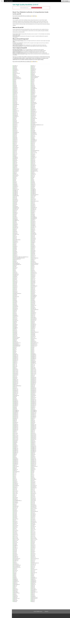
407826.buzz (33, 596)
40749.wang (33, 250)
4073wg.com (16, 176)
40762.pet (33, 376)
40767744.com (34, 436)
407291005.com (16, 70)
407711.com (33, 492)
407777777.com (34, 538)
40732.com (33, 100)
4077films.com (16, 560)
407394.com (33, 164)
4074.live (15, 179)
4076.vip (15, 352)
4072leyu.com (34, 75)
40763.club (33, 385)
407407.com (15, 188)
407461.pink (33, 232)
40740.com (15, 181)
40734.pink (15, 121)
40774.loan (15, 513)
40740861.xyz (16, 190)
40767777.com (16, 438)
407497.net (33, 254)
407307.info (33, 91)
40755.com (33, 304)
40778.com (33, 541)
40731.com (15, 94)
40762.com (15, 376)
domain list (46, 611)
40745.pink (15, 222)
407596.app (33, 334)
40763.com (15, 386)
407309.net (33, 93)
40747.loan (33, 236)
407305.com (15, 90)
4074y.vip (33, 265)
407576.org (15, 319)
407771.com (33, 531)
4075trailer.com (16, 343)
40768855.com (16, 450)
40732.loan (15, 101)
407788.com (33, 546)
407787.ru (15, 546)
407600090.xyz (34, 354)
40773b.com (15, 510)
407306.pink (15, 91)
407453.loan (33, 224)
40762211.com (16, 379)
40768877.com (16, 451)
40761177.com (34, 372)
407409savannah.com (35, 194)
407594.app (15, 333)
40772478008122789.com (18, 500)
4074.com (15, 178)
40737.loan (33, 143)
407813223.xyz (16, 589)
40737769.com (34, 151)
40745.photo (33, 221)
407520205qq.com (34, 285)
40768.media (33, 441)
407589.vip (15, 328)
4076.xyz (33, 352)
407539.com (33, 294)
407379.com (15, 153)
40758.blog (15, 321)
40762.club (33, 375)
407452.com (33, 223)
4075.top (33, 269)
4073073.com (16, 92)
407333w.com (16, 115)
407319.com (15, 100)
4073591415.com (34, 134)
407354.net (33, 131)
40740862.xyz (34, 190)
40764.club (15, 396)
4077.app (33, 471)
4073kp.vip (15, 173)
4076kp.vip (15, 468)
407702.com (15, 482)
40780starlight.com (17, 584)
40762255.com (16, 381)
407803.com (15, 582)
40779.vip (33, 552)
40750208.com (16, 275)
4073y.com (33, 176)
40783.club (15, 599)
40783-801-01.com (34, 597)
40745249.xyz (16, 224)
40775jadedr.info (34, 522)
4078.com (33, 573)
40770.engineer (34, 479)
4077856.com (16, 545)
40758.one (33, 322)
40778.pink (15, 543)
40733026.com (34, 109)
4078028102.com (16, 581)
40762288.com (34, 382)
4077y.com (33, 571)
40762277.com (16, 382)
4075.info (33, 267)
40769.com (33, 453)
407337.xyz (15, 117)
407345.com (15, 124)
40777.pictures (16, 530)
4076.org (33, 350)
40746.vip (33, 231)
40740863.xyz (16, 191)
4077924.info (16, 554)
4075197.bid (33, 282)
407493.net (15, 253)
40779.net (33, 550)
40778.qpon (15, 544)
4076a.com (15, 465)
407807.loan (33, 583)
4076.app (15, 348)
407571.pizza (34, 317)
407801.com (33, 579)
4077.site (15, 474)
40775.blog (15, 517)
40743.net (15, 211)
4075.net (33, 268)
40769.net (33, 455)
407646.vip (15, 407)
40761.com (33, 364)
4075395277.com (16, 296)
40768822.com (34, 448)
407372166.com (16, 147)
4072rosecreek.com (35, 77)
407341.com (33, 121)
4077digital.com (16, 559)
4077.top (33, 474)
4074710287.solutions (17, 239)
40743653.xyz (16, 212)
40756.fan (15, 311)
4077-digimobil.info (17, 471)
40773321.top (16, 507)
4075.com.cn (16, 267)
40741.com (33, 196)
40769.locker (33, 454)
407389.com (33, 158)
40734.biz (15, 119)
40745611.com (34, 226)
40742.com (33, 202)
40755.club (15, 304)
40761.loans (15, 366)
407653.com (15, 409)
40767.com (33, 430)
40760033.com (16, 356)
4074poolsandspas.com (17, 264)
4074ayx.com (34, 255)
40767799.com (16, 439)
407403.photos (16, 186)
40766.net (15, 421)
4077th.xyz (15, 569)
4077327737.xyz (34, 506)
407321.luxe (15, 103)
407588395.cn (16, 327)
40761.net (33, 366)
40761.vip (15, 367)
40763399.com (16, 393)
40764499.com (34, 405)
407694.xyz (15, 457)
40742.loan (15, 203)
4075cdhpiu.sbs (16, 338)
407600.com (33, 353)
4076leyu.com (16, 469)
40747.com (15, 236)
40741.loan (15, 197)
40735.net (33, 129)
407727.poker (34, 500)
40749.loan (15, 249)
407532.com (15, 291)
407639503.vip (34, 395)
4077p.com (33, 566)
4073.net (33, 81)
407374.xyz (33, 148)
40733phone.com (34, 118)
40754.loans (33, 297)
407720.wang (16, 497)
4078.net (15, 574)
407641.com (33, 398)
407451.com (15, 223)
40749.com (33, 248)
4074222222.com (16, 207)
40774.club (15, 512)
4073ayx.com (34, 167)
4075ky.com (33, 340)
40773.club (33, 502)
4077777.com (34, 537)
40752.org (33, 284)
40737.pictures (16, 145)
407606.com (15, 361)
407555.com (15, 307)
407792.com (33, 553)
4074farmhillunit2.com (17, 259)
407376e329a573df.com (35, 150)
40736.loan (15, 136)
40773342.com (34, 507)
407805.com (15, 583)
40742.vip (15, 205)
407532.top (33, 291)
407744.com (15, 516)
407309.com (15, 93)
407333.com (33, 110)
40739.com (33, 159)
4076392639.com (16, 395)
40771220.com (34, 493)
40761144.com (16, 371)
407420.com (33, 205)
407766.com (15, 526)
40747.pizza (33, 237)
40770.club (33, 478)
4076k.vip (33, 467)
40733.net (15, 107)
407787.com (33, 545)
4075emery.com (34, 338)
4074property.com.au (35, 264)
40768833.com (16, 449)
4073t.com (33, 175)
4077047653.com (16, 485)
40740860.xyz (34, 189)
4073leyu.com (34, 174)
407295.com (33, 70)
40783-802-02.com (34, 598)
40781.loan (33, 585)
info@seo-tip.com (39, 611)
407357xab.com (34, 133)
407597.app (15, 335)
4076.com (15, 349)
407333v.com (34, 114)
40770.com (15, 479)
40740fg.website (16, 195)
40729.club (15, 66)
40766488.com (16, 422)
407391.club (15, 162)
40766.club (15, 420)
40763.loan (33, 386)
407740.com (33, 513)
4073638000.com (34, 139)
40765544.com (16, 414)
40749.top (33, 249)
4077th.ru (33, 568)
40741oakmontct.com (35, 201)
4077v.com (15, 571)
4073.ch (15, 80)
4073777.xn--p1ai (34, 152)
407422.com (33, 206)
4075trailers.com (34, 343)
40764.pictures (34, 397)
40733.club (15, 105)
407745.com (33, 516)
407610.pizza (34, 368)
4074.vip (15, 180)
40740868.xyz (34, 193)
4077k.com (33, 560)
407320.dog (15, 102)
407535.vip (33, 293)
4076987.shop (34, 458)
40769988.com (16, 464)
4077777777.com (16, 539)
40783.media (15, 600)
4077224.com (34, 498)
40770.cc (15, 478)
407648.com (33, 407)
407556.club (33, 307)
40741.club (15, 196)
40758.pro (15, 323)
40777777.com (16, 538)
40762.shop (15, 378)
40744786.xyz (16, 219)
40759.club (33, 328)
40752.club (15, 283)
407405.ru (33, 187)
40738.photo (33, 154)
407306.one (33, 90)
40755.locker (15, 305)
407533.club (15, 292)
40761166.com (16, 372)
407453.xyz (15, 225)
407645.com (15, 406)
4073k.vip (33, 172)
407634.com (33, 393)
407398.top (15, 166)
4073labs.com (16, 174)
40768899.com (16, 452)
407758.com (15, 522)
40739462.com (34, 165)
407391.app (33, 161)
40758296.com (34, 324)
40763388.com (34, 392)
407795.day (33, 555)
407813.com (15, 588)
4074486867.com (16, 220)
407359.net (15, 134)
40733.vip (15, 109)
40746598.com (34, 233)
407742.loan (33, 515)
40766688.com (34, 428)
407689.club (33, 452)
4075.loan (15, 268)
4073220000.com (16, 104)
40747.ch (15, 235)
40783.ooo (33, 600)
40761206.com (16, 375)
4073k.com (15, 172)
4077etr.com (33, 559)
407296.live (15, 71)
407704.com (33, 484)
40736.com (33, 135)
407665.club (33, 422)
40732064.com (34, 102)
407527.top (15, 288)
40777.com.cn (34, 529)
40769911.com (34, 459)
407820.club (15, 595)
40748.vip (15, 245)
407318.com (33, 99)
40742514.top (16, 209)
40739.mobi (33, 160)
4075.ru (15, 269)
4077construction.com (35, 558)
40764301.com (34, 399)
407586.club (15, 325)
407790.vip (15, 553)
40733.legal (33, 106)
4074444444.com (34, 217)
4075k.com (15, 339)
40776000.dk (33, 524)
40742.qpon (33, 204)
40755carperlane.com (35, 309)
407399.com (33, 166)
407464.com (15, 233)
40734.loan (33, 120)
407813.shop (34, 588)
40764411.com (34, 400)
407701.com (33, 481)
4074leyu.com (16, 262)
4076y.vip (33, 470)
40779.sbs (15, 552)
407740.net (15, 514)
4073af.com (15, 167)
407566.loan (33, 313)
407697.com (33, 457)
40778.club (15, 541)
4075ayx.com (34, 336)
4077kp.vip (33, 561)
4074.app (33, 177)
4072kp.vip (33, 74)
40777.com (15, 529)
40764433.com (34, 401)
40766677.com (16, 428)
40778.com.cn (16, 542)
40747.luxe (15, 237)
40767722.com (34, 435)
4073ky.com (33, 173)
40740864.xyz (34, 191)
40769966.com (16, 463)
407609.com (15, 363)
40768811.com (16, 448)
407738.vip (15, 509)
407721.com (33, 497)
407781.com (33, 544)
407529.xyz (15, 289)
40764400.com (16, 400)
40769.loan (15, 454)
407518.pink (33, 281)
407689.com (15, 453)
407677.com (15, 434)
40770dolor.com (34, 487)
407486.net (15, 247)
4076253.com (34, 383)
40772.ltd (15, 496)
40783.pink (15, 601)
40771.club (15, 488)
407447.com (15, 218)
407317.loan (15, 99)
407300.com (15, 88)
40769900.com (16, 459)
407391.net (15, 163)
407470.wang (34, 238)
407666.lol (33, 423)
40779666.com (16, 556)
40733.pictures (16, 108)
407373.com (33, 147)
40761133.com (34, 370)
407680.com (33, 442)
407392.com (15, 164)
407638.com (33, 394)
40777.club (33, 528)
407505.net (33, 277)
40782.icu (15, 594)
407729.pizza (16, 501)
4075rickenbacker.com (17, 342)
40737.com (15, 143)
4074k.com (15, 260)
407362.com (15, 139)
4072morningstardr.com (35, 76)
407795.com (15, 555)
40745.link (15, 221)
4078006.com (16, 579)
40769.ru (15, 456)
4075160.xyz (15, 281)
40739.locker (15, 160)
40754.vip (33, 299)
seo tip (18, 614)
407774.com (33, 532)
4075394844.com (34, 295)
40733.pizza (33, 108)
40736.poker (15, 137)
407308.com (33, 92)
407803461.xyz (34, 582)
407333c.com (16, 114)
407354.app (33, 130)
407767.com (15, 527)
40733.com (33, 105)
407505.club (33, 276)
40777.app (33, 527)
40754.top (15, 299)
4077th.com (15, 568)
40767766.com (34, 437)
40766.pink (33, 421)
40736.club (15, 135)
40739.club (15, 159)
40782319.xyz (16, 596)
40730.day (15, 86)
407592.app (15, 332)
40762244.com (34, 380)
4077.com (15, 472)
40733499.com (34, 115)
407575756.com (34, 318)
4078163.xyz (33, 590)
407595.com (15, 334)
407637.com (15, 394)
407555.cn (33, 306)
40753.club (33, 289)
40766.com (33, 420)
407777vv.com (16, 540)
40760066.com (34, 357)
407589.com (33, 327)
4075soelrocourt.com (35, 342)
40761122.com (16, 370)
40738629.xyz (16, 158)
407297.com (33, 71)
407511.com (15, 280)
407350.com (15, 130)
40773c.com (33, 510)
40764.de (15, 397)
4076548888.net (16, 411)
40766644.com (16, 426)
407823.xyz (33, 595)
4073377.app (33, 117)
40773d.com (15, 511)
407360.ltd (33, 138)
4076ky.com (33, 468)
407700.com (15, 481)
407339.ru (15, 118)
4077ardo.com (16, 557)
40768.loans (15, 441)
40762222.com (34, 379)
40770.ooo (15, 480)
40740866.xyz (34, 192)
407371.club (15, 146)
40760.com (15, 353)
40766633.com (34, 425)
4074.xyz (33, 180)
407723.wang (34, 499)
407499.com (15, 255)
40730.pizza (15, 87)
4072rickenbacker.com (17, 77)
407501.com (33, 274)
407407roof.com (16, 189)
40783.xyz (33, 601)
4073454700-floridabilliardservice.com (37, 124)
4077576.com (34, 521)
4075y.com (15, 347)
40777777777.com (34, 539)
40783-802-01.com (16, 598)
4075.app (15, 266)
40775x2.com (16, 523)
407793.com (33, 554)
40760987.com (34, 363)
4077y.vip (15, 572)
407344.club (33, 123)
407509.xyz (15, 279)
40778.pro (33, 543)
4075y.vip (33, 347)
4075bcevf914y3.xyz (17, 337)
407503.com (33, 275)
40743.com (33, 210)
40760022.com (34, 355)
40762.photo (15, 377)
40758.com (15, 322)
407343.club (15, 123)
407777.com (15, 536)
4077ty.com (33, 570)
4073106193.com (34, 95)
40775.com (33, 517)
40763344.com (34, 390)
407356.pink (15, 133)
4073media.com (16, 175)
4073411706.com (16, 122)
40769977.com (34, 463)
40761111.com (34, 369)
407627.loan (33, 384)
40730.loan (33, 86)
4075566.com (34, 308)
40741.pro (33, 197)
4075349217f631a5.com (17, 293)
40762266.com (34, 381)
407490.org (33, 252)
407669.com (15, 430)
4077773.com (16, 537)
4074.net (33, 179)
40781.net (15, 586)
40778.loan (33, 542)
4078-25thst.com (34, 572)
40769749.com (16, 458)
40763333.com (16, 390)
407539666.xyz (34, 296)
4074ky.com (33, 261)
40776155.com (16, 525)
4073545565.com (16, 132)
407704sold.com (34, 485)
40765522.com (16, 413)
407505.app (15, 276)
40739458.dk (15, 165)
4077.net (15, 473)
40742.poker (15, 204)
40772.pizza (33, 496)
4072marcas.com (16, 76)
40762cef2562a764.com (17, 385)
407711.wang (16, 493)
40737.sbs (33, 145)
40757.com (15, 317)
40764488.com (16, 405)
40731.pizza (15, 95)
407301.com (15, 89)
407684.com (33, 443)
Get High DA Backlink (9, 1)
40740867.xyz (16, 193)
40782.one (33, 594)
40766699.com (16, 429)
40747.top (15, 238)
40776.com (33, 523)
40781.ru (15, 587)
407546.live (15, 303)
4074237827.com (34, 207)
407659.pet (15, 419)
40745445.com (16, 226)
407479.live (33, 240)
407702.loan (33, 482)
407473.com (15, 240)
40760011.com (16, 355)
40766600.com (16, 424)
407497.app (33, 253)
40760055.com (16, 357)
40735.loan (15, 129)
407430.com (33, 211)
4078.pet (33, 574)
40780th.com (34, 584)
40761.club (15, 364)
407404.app (33, 186)
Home (2, 1)
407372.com (33, 146)
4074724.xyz (33, 239)
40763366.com (34, 391)
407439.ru (33, 212)
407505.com (15, 277)
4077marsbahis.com (17, 566)
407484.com (15, 246)
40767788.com (34, 438)
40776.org (15, 524)
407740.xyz (15, 515)
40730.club (15, 85)
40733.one (33, 107)
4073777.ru (15, 152)
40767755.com (16, 437)
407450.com (33, 222)
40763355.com (16, 391)
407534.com (33, 292)
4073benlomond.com (35, 168)
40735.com (33, 128)
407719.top (33, 494)
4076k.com (15, 467)
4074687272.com (16, 234)
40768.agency (16, 440)
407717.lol (15, 494)
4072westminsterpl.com (17, 78)
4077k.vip (15, 561)
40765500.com (16, 412)
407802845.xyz (34, 581)
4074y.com (15, 265)
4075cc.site (33, 337)
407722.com (15, 498)
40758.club (33, 321)
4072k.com (33, 73)
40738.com (15, 154)
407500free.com (16, 274)
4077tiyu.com (16, 570)
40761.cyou (15, 365)
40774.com (33, 512)
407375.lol (33, 149)
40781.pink (33, 586)
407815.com (15, 590)
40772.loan (33, 495)
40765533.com (34, 413)
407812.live (33, 587)
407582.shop (16, 324)
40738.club (33, 153)
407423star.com (16, 208)
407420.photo (16, 206)
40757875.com (34, 320)
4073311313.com (16, 110)
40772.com (15, 495)
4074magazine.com (17, 263)
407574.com (15, 318)
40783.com (33, 599)
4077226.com (16, 499)
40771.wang (15, 492)
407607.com (15, 362)
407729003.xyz (16, 502)
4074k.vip (33, 260)
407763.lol (33, 525)
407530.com (33, 290)
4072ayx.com (34, 72)
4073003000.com (34, 88)
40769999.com (34, 464)
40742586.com (34, 209)
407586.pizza (34, 325)
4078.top (15, 575)
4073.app (33, 79)
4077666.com (34, 526)
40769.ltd (15, 455)
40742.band (15, 202)
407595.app (33, 333)
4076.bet (33, 348)
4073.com (33, 80)
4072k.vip (15, 74)
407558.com (15, 309)
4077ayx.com (34, 557)
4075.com (33, 266)
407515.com (33, 280)
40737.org (33, 144)
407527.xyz (33, 288)
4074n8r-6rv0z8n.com (35, 263)
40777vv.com (34, 540)
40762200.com (34, 378)
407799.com (33, 556)
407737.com (15, 508)
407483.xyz (33, 245)
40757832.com (16, 320)
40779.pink (15, 551)
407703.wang (16, 484)
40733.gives (15, 106)
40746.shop (15, 231)
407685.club (15, 444)
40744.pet (15, 216)
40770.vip (33, 480)
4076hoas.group (16, 466)
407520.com (15, 285)
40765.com (33, 408)
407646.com (33, 406)
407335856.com (16, 116)
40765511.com (34, 412)
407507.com (33, 278)
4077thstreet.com (34, 569)
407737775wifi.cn (34, 508)
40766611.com (34, 424)
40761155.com (34, 371)
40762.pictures (34, 377)
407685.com (33, 444)
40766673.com (34, 427)
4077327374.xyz (16, 506)
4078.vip (33, 575)
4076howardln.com (34, 466)
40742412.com (34, 208)
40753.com (15, 290)
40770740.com (34, 486)
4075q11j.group (34, 341)
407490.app (15, 251)
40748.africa (33, 241)
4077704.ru (15, 531)
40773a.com (33, 509)
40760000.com (16, 354)
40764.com (33, 396)
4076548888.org (34, 411)
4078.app (15, 573)
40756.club (15, 310)
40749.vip (15, 250)
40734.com (15, 120)
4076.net (15, 350)
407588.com (33, 326)
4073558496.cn (34, 132)
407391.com (33, 162)
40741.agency (34, 195)
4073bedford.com (16, 168)
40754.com (15, 297)
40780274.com (34, 580)
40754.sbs (33, 298)
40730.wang (33, 87)
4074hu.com (33, 259)
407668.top (33, 429)
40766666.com (16, 427)
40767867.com (34, 439)
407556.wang (16, 308)
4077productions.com (17, 567)
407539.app (15, 294)
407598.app (33, 335)
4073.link (15, 81)
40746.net (15, 230)
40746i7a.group (34, 234)
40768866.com (34, 450)
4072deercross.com (17, 73)
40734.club (33, 119)
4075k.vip (33, 339)
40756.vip (15, 312)
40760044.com (34, 356)
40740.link (15, 182)
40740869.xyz (16, 194)
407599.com (15, 336)
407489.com (33, 247)
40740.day (33, 181)
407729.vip (33, 501)
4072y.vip (15, 79)
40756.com (33, 310)
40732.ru (33, 101)
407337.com (33, 116)
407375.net (15, 150)
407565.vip (15, 313)
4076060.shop (34, 361)
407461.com (15, 232)
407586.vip (15, 326)
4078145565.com (34, 589)
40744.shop (33, 216)
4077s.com (33, 567)
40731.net (33, 94)
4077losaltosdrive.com (17, 565)
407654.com (33, 409)
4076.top (33, 351)
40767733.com (16, 436)
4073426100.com (34, 122)
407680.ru (15, 443)
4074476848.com (34, 218)
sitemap (17, 615)
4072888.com (16, 65)
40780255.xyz (16, 580)
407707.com (15, 486)
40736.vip (33, 137)
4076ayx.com (34, 465)
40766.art (33, 419)
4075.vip (15, 270)
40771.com (33, 488)
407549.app (33, 303)
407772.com (15, 532)
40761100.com (16, 369)
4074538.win (33, 225)
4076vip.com (33, 469)
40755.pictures (34, 305)
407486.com (33, 246)
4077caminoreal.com (17, 558)
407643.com (15, 399)
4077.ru (33, 473)
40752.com (33, 283)
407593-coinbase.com (35, 332)
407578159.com (34, 319)
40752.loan (15, 284)
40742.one (33, 203)
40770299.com (16, 483)
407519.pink (15, 282)
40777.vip (33, 530)
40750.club (33, 270)
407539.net (15, 295)
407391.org (33, 163)
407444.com (15, 217)
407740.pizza (34, 514)
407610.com (15, 368)
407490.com (15, 252)
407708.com (15, 487)
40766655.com (34, 426)
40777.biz (15, 528)
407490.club (33, 251)
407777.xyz (33, 536)
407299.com (15, 72)
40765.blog (15, 408)
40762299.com (16, 383)
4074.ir (33, 178)
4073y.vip (15, 177)
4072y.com (33, 78)
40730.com (33, 85)
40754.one (15, 298)
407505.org (15, 278)
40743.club (15, 210)
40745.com (33, 220)
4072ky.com (15, 75)
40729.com (33, 66)
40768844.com (34, 449)
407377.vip (15, 151)
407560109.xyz (34, 312)
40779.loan (15, 550)
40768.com (33, 440)
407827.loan (15, 597)
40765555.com (16, 415)
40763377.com (16, 392)
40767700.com (34, 434)
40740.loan (33, 182)
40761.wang (33, 367)
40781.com (15, 585)
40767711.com (16, 435)
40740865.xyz (16, 192)
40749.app (15, 248)
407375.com (15, 149)
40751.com (33, 279)
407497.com (15, 254)
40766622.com (16, 425)
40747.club (33, 235)
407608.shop (34, 362)
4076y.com (15, 470)
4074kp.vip (15, 261)
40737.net (15, 144)
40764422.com (16, 401)
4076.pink (15, 351)
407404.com (15, 187)
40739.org (15, 161)
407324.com (33, 104)
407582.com (33, 323)
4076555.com (34, 414)
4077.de (33, 472)
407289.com (33, 65)
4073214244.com (34, 103)
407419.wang (16, 201)
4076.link (33, 349)
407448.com (33, 219)
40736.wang (15, 138)
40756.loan (33, 311)
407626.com (15, 384)
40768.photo (15, 442)
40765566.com (34, 415)
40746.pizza (33, 230)
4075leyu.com (16, 341)
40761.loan (33, 365)
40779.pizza (33, 551)
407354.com (15, 131)
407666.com (15, 423)
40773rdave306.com (35, 511)
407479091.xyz (16, 241)
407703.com (33, 483)
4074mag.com (34, 262)
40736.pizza (33, 136)
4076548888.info (34, 410)
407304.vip (33, 89)
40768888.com (34, 451)
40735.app (15, 128)
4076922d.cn (33, 456)
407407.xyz (33, 188)
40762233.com (16, 380)
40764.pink (15, 398)
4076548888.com (16, 410)
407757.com (15, 521)
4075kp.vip (15, 340)
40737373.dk (15, 148)
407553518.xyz (16, 306)
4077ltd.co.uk (34, 565)
